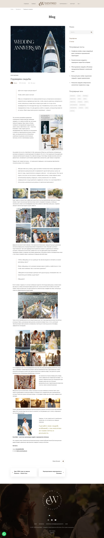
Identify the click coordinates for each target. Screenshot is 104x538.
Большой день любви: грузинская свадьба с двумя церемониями (81, 77)
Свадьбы (80, 101)
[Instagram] (48, 520)
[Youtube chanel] (55, 520)
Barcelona (72, 95)
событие (81, 107)
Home (12, 9)
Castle (79, 95)
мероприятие (73, 107)
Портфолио (18, 9)
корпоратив (82, 104)
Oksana (15, 83)
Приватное (72, 101)
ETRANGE (52, 532)
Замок (85, 98)
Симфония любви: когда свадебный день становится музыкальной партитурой (82, 53)
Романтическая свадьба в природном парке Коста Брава (80, 61)
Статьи (71, 41)
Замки (79, 98)
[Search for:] (81, 32)
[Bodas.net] (52, 515)
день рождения (73, 104)
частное (72, 110)
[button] (4, 534)
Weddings (85, 95)
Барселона (72, 98)
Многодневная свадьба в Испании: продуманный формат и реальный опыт (81, 69)
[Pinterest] (51, 520)
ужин (87, 107)
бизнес (86, 101)
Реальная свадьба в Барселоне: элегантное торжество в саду (81, 84)
